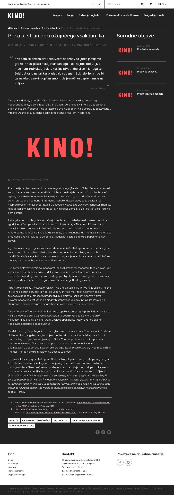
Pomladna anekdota (148, 49)
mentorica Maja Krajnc (86, 420)
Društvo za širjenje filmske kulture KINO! (28, 3)
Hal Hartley (61, 420)
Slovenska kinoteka (21, 426)
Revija (56, 15)
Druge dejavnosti (153, 15)
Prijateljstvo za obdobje (150, 93)
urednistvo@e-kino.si (76, 471)
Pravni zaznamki (16, 471)
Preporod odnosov (147, 71)
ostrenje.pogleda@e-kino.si (79, 474)
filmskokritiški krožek (36, 420)
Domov (13, 28)
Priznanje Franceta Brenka (122, 15)
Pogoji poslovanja (16, 474)
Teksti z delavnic (50, 28)
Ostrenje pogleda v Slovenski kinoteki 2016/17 (79, 45)
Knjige (70, 15)
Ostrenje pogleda (89, 15)
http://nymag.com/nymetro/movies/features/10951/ (51, 412)
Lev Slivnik (143, 90)
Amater (13, 420)
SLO (161, 4)
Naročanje (13, 463)
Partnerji (12, 467)
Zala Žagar (143, 46)
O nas (10, 460)
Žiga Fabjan (15, 45)
